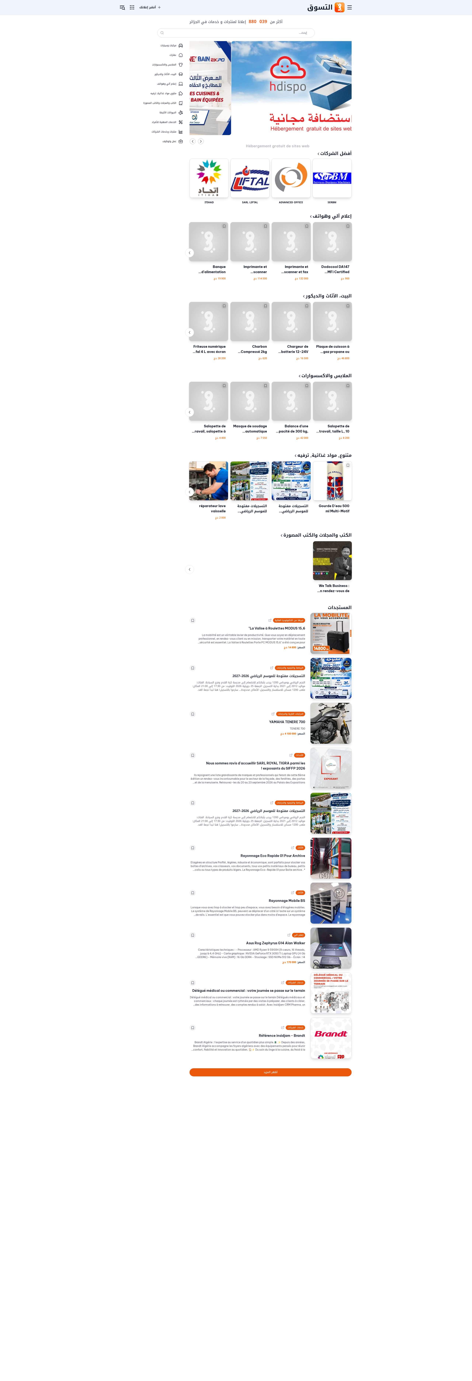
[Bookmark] (348, 226)
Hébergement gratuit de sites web (277, 141)
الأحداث (299, 755)
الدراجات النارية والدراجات (290, 714)
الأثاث (300, 848)
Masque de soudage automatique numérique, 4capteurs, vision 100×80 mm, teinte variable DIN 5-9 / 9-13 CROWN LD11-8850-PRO (250, 429)
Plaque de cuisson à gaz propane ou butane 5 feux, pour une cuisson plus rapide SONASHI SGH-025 (332, 349)
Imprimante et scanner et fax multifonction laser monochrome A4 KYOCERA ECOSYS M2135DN (292, 270)
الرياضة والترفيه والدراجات (290, 668)
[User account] (122, 7)
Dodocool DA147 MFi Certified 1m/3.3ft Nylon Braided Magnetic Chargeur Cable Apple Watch (334, 270)
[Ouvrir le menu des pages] (132, 7)
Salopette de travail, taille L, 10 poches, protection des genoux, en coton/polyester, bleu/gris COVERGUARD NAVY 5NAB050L (333, 429)
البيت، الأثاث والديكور (329, 296)
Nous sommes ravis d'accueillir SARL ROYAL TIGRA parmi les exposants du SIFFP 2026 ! (255, 765)
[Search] (162, 33)
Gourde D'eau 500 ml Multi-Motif (334, 508)
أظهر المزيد (270, 1072)
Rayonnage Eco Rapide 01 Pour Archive (273, 856)
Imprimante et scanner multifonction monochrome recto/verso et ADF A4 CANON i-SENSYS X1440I (250, 270)
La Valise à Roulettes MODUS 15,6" (277, 628)
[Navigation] (349, 7)
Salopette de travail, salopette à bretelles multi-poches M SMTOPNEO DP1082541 (209, 429)
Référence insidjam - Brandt (282, 1035)
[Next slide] (201, 141)
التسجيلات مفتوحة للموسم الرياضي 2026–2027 (293, 508)
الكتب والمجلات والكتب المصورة (317, 535)
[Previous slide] (193, 141)
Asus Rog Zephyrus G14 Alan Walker (275, 943)
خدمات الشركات (295, 983)
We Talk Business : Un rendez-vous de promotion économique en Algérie (333, 589)
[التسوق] (339, 7)
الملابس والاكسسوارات (326, 376)
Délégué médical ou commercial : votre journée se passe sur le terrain (248, 990)
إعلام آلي (298, 935)
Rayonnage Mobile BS (287, 901)
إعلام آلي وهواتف (332, 216)
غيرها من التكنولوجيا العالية (289, 620)
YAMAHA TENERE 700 (287, 722)
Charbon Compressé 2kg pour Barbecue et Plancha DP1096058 (252, 349)
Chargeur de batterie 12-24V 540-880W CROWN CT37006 (291, 349)
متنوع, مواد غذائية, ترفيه (324, 455)
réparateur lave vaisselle (212, 508)
